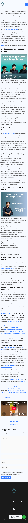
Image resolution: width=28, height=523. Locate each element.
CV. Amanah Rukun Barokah (12, 29)
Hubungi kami (4, 325)
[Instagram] (21, 501)
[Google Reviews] (14, 509)
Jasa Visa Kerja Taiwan (21, 392)
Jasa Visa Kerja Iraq (5, 385)
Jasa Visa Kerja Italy (11, 383)
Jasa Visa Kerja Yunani (9, 386)
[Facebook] (6, 501)
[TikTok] (14, 501)
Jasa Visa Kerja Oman (6, 388)
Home (2, 45)
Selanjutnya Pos (14, 424)
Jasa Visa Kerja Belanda (10, 392)
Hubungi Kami (6, 313)
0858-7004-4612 (14, 327)
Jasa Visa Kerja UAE (15, 388)
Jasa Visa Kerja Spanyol (19, 386)
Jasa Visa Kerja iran (14, 385)
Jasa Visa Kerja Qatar (12, 390)
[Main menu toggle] (26, 4)
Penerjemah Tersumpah (6, 367)
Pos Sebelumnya (14, 421)
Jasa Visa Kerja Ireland (21, 383)
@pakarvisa (7, 397)
